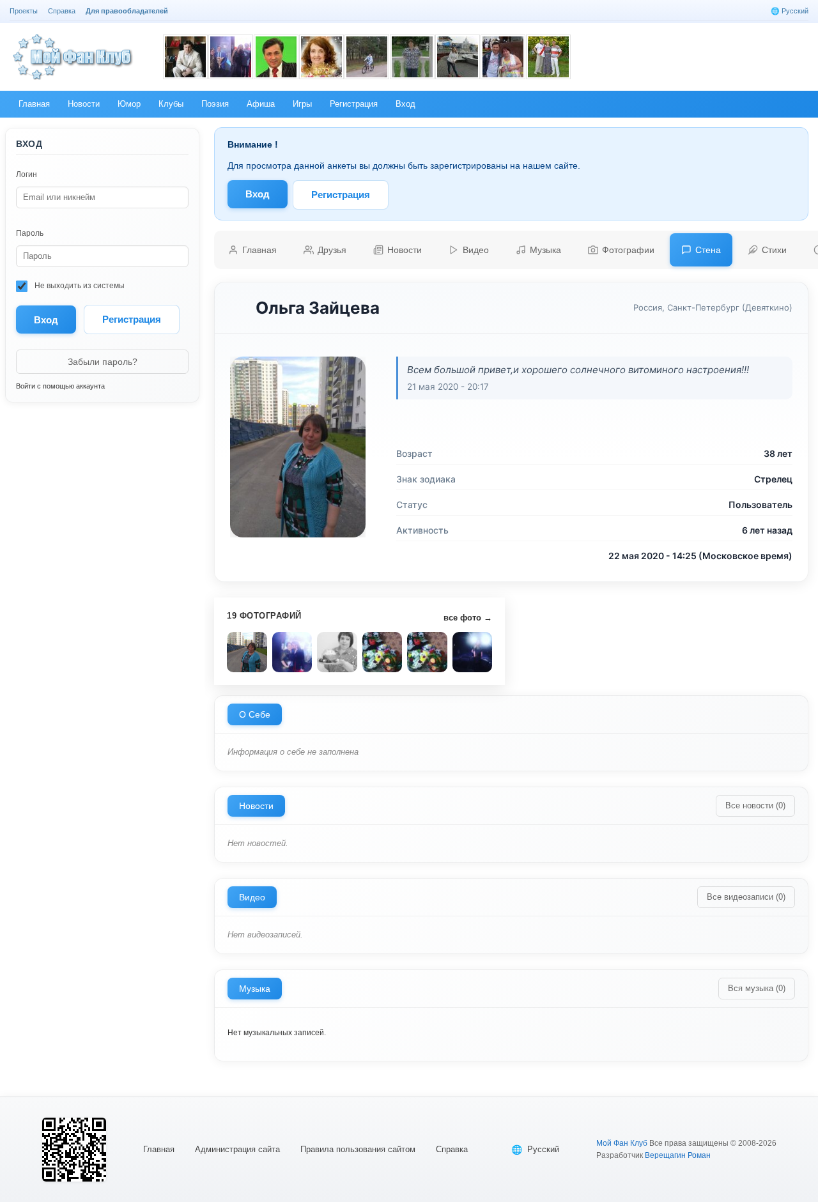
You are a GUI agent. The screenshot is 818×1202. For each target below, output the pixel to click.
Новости (256, 806)
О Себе (254, 714)
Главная (158, 1149)
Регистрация (131, 319)
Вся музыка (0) (756, 988)
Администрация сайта (237, 1149)
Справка (452, 1149)
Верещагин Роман (678, 1155)
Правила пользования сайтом (357, 1149)
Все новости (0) (755, 805)
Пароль (29, 233)
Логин (26, 174)
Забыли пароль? (102, 362)
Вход (257, 194)
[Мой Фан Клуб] (73, 57)
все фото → (468, 617)
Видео (252, 897)
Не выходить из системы (79, 285)
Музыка (254, 988)
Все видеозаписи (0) (746, 897)
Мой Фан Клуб (621, 1143)
